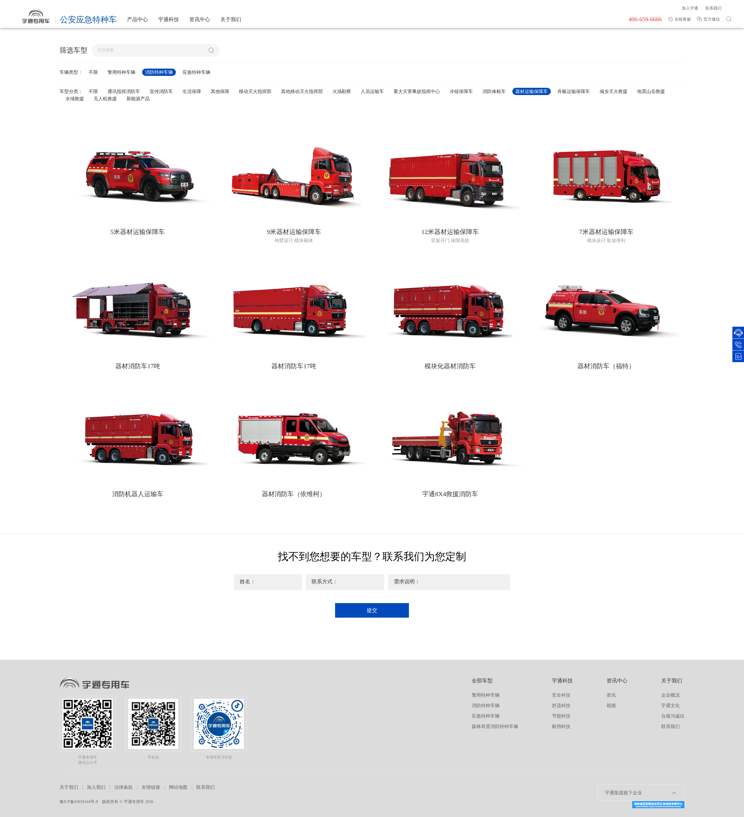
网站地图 (178, 787)
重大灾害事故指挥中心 (417, 91)
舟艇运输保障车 (573, 91)
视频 (611, 705)
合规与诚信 (672, 716)
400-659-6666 (645, 19)
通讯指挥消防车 (124, 91)
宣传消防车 (161, 91)
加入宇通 (690, 8)
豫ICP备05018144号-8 (79, 802)
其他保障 (220, 91)
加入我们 (96, 787)
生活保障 (192, 91)
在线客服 (683, 19)
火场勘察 (341, 91)
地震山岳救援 (651, 91)
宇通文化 (670, 705)
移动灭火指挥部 (255, 91)
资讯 (611, 695)
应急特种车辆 (196, 72)
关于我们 (230, 19)
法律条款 (123, 787)
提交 (372, 610)
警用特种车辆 (121, 72)
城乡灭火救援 (613, 91)
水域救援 (74, 98)
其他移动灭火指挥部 (302, 91)
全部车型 (482, 681)
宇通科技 (168, 19)
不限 (93, 72)
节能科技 (561, 716)
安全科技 (561, 695)
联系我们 (713, 8)
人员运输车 (372, 91)
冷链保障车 (461, 91)
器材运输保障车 (531, 91)
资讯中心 (199, 19)
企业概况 (670, 695)
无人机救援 (105, 98)
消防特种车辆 (159, 72)
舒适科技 (561, 705)
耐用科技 (561, 726)
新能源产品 (138, 98)
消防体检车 (494, 91)
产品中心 (137, 19)
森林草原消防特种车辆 (495, 726)
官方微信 (712, 19)
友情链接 (151, 787)
